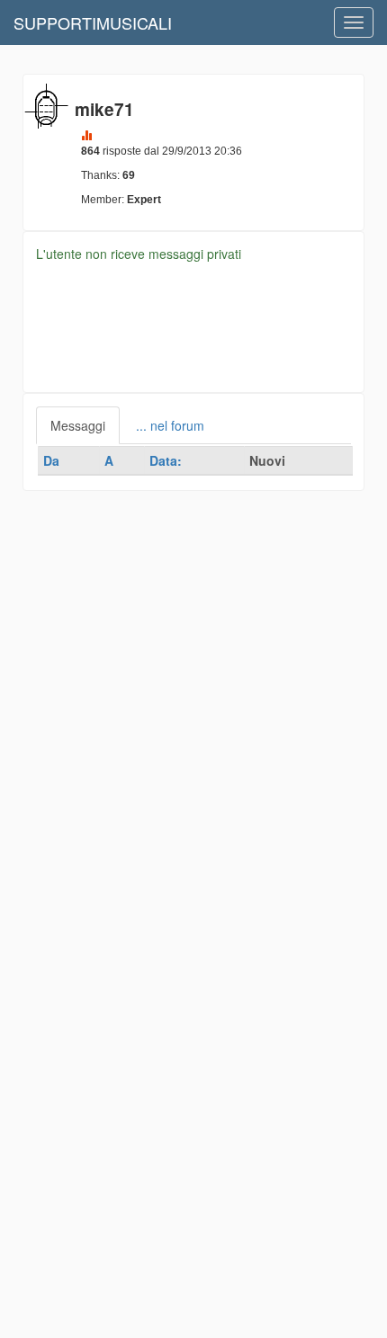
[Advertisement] (193, 684)
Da (51, 460)
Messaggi (77, 425)
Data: (165, 460)
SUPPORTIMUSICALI (93, 22)
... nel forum (170, 425)
